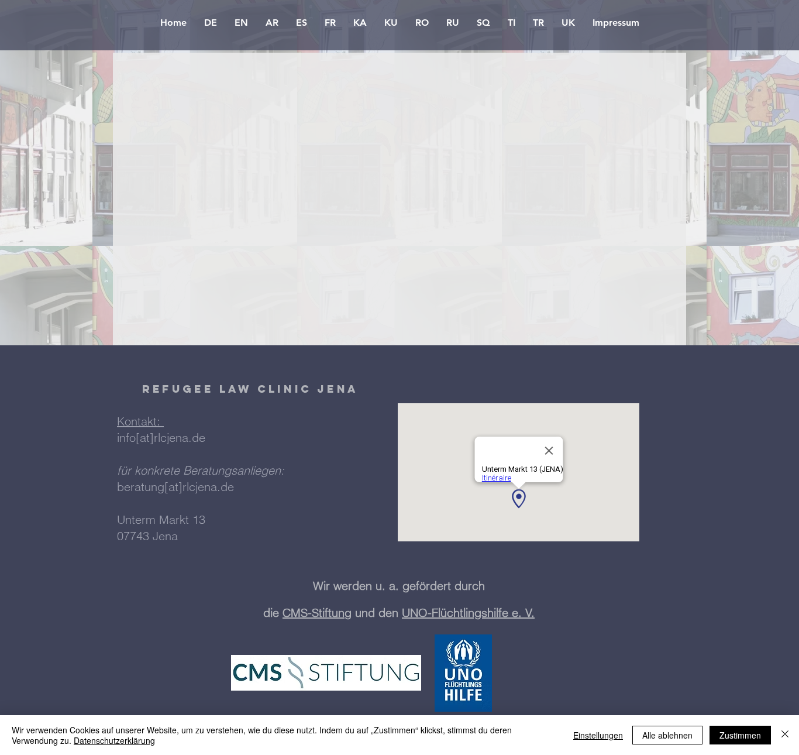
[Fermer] (785, 735)
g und (361, 612)
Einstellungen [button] (598, 735)
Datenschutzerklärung (114, 740)
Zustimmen (740, 735)
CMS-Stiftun (314, 612)
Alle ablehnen (667, 735)
